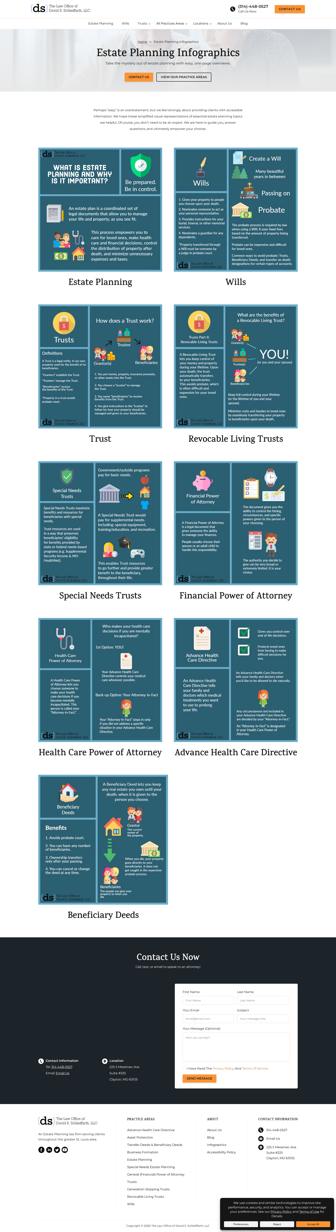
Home (142, 42)
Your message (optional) (201, 1028)
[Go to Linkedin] (49, 1151)
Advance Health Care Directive (151, 1130)
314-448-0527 (61, 1067)
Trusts (142, 23)
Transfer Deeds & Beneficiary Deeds (154, 1145)
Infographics (216, 1145)
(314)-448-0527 (253, 6)
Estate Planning (100, 23)
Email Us (62, 1073)
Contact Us (290, 9)
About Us (224, 23)
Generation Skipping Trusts (148, 1189)
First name (191, 992)
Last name (245, 992)
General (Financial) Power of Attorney (156, 1174)
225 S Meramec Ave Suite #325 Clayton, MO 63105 (281, 1152)
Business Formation (142, 1152)
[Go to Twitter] (57, 1151)
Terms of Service (255, 1068)
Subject (243, 1010)
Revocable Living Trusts (145, 1197)
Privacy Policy (223, 1068)
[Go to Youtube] (65, 1151)
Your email (191, 1010)
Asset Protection (140, 1137)
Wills (125, 23)
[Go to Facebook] (41, 1151)
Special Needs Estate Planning (151, 1167)
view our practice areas (184, 77)
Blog (244, 23)
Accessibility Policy (221, 1152)
